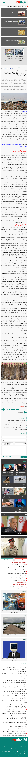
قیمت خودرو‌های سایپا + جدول (12, 12)
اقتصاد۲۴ (25, 112)
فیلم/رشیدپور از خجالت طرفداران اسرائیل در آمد (17, 533)
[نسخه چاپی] (1, 68)
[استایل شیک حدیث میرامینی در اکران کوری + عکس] (20, 467)
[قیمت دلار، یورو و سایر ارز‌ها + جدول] (21, 42)
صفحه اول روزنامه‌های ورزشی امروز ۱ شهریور (18, 586)
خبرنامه (15, 747)
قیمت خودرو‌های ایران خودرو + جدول (11, 21)
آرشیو (4, 747)
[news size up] (12, 68)
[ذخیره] (5, 68)
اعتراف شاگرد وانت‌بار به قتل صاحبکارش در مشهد (17, 699)
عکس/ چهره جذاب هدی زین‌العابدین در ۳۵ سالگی (16, 6)
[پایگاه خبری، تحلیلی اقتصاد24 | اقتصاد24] (19, 2)
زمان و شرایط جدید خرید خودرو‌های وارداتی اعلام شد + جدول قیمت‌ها (13, 635)
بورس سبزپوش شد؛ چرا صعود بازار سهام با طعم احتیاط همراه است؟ (14, 717)
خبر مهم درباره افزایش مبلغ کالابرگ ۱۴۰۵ (19, 562)
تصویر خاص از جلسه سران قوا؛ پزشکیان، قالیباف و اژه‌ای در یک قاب (14, 709)
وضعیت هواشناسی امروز (21, 582)
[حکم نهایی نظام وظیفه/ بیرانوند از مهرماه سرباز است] (8, 479)
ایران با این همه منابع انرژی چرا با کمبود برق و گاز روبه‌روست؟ (15, 706)
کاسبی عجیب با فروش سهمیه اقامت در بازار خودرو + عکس (15, 680)
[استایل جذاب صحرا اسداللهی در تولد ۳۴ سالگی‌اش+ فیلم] (8, 467)
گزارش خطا (14, 409)
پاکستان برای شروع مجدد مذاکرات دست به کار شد (17, 566)
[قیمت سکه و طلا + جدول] (21, 32)
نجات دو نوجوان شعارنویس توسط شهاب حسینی (16, 420)
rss (6, 749)
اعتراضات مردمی (20, 412)
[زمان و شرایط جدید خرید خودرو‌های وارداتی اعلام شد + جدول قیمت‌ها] (14, 625)
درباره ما (24, 747)
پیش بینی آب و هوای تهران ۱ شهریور (19, 584)
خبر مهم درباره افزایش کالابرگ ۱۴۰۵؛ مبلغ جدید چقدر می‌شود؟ (15, 666)
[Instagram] (12, 409)
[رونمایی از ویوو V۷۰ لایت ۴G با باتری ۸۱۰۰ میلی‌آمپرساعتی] (14, 649)
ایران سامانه (19, 756)
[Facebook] (7, 409)
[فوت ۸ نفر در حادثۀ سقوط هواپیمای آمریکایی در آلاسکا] (8, 491)
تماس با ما (20, 747)
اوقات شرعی (16, 749)
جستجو (7, 747)
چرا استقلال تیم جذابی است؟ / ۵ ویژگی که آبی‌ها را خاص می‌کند (14, 731)
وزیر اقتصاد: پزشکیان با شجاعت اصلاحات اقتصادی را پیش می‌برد (14, 667)
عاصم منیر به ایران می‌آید (21, 571)
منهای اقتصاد (24, 67)
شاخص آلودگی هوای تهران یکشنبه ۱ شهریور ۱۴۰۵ (17, 577)
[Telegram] (9, 409)
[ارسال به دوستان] (3, 68)
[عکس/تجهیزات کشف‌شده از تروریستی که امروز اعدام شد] (14, 547)
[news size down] (7, 68)
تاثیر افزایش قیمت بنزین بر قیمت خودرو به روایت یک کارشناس (13, 611)
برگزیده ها (21, 560)
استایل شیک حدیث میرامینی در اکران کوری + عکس (16, 730)
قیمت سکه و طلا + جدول (13, 31)
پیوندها (11, 747)
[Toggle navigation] (3, 2)
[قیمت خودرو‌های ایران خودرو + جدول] (21, 22)
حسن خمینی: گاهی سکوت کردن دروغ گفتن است (17, 573)
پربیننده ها (6, 560)
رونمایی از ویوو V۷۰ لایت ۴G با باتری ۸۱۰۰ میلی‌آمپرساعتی (14, 658)
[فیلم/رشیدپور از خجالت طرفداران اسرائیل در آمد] (14, 525)
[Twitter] (5, 409)
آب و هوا (20, 749)
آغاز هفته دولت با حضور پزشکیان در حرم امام (18, 569)
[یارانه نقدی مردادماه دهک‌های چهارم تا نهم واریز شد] (8, 503)
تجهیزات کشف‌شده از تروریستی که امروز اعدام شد (17, 564)
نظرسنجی (10, 749)
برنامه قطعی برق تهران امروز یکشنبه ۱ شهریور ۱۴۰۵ (17, 568)
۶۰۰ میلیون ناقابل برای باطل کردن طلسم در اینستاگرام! (16, 711)
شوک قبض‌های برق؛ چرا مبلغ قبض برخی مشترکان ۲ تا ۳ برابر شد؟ (14, 713)
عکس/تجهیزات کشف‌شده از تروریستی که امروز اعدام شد (16, 556)
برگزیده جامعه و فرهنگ (15, 67)
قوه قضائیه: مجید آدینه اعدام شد (20, 575)
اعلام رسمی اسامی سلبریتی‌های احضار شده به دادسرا (15, 422)
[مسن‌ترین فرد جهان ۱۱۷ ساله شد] (20, 491)
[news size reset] (10, 68)
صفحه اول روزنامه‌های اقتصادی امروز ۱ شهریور (18, 588)
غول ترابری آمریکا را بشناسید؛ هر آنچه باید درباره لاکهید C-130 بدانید (20, 486)
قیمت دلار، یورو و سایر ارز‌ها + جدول (12, 40)
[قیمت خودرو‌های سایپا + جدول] (21, 13)
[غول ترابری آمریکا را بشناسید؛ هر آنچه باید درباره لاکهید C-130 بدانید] (20, 479)
